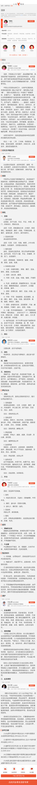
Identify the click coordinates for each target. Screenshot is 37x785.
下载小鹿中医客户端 (18, 776)
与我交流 (31, 21)
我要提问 (32, 66)
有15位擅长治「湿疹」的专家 (17, 55)
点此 (21, 15)
